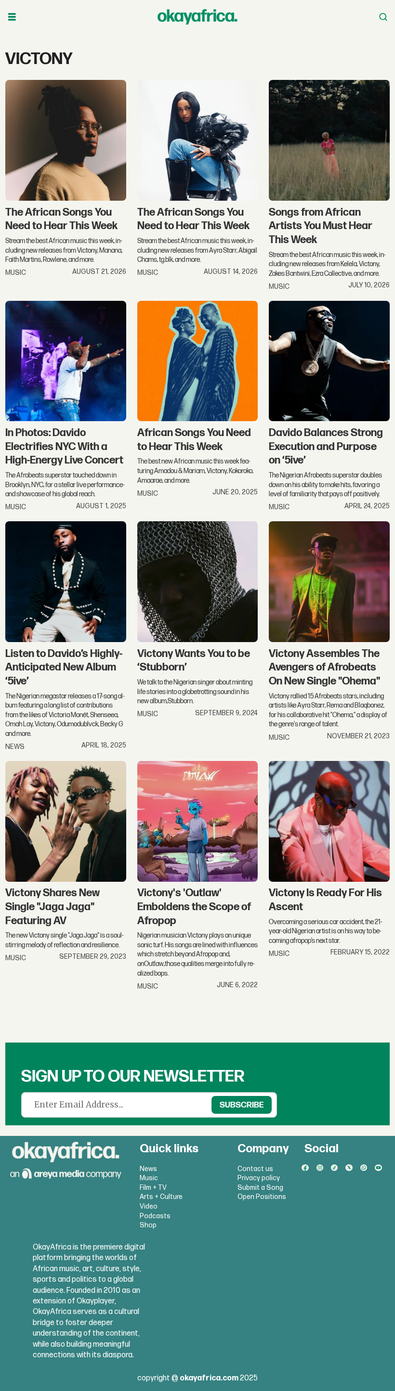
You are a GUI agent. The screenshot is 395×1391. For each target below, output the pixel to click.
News (148, 1169)
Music (149, 1178)
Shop (148, 1225)
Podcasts (155, 1216)
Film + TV (153, 1188)
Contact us (255, 1169)
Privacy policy (258, 1178)
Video (149, 1206)
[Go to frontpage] (197, 17)
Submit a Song (260, 1188)
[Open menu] (12, 17)
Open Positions (261, 1197)
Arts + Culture (161, 1197)
